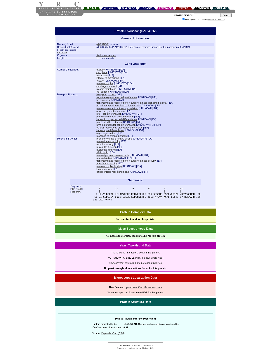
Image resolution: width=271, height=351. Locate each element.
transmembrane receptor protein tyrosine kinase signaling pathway (131, 102)
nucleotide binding (106, 149)
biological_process (106, 94)
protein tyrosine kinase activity (112, 155)
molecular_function (106, 147)
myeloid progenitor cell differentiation (116, 125)
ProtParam (76, 192)
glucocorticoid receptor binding (112, 171)
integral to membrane (107, 78)
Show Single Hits (153, 257)
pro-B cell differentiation (109, 122)
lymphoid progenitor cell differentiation (116, 119)
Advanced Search (216, 19)
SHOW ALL (62, 53)
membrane (102, 75)
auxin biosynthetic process (110, 111)
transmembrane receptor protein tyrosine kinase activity (126, 160)
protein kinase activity (108, 141)
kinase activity (104, 169)
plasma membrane (106, 89)
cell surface (102, 91)
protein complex (104, 83)
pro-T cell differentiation (108, 113)
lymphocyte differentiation (110, 130)
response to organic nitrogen (111, 136)
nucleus (100, 69)
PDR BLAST (76, 189)
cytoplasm (101, 72)
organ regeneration (106, 133)
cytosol (100, 80)
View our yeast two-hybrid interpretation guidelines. (135, 263)
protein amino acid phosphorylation (114, 116)
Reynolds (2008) (112, 333)
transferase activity (106, 163)
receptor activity (105, 144)
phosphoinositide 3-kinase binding (114, 138)
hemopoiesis (103, 100)
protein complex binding (109, 166)
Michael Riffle (148, 348)
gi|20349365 (102, 44)
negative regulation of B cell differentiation (118, 105)
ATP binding (102, 152)
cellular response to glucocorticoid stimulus (119, 127)
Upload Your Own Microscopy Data (143, 287)
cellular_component (106, 86)
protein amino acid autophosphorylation (117, 108)
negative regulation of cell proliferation (116, 97)
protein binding (104, 158)
